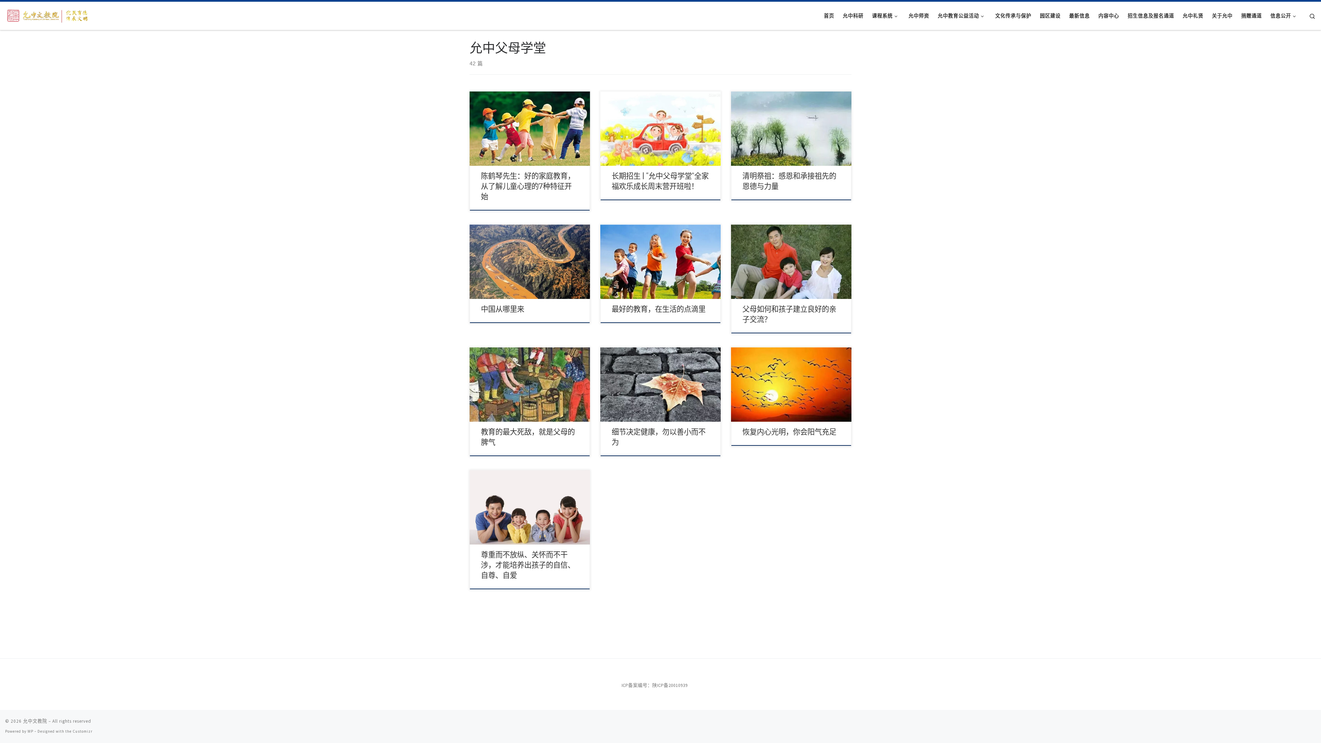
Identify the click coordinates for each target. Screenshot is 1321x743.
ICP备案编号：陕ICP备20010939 (655, 685)
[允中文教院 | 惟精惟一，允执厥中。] (48, 14)
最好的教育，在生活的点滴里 (659, 309)
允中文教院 (35, 721)
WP (30, 731)
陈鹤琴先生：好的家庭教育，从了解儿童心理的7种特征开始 (528, 186)
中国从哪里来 (502, 309)
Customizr (83, 731)
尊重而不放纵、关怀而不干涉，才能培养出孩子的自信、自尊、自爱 (528, 565)
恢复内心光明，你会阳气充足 (789, 432)
